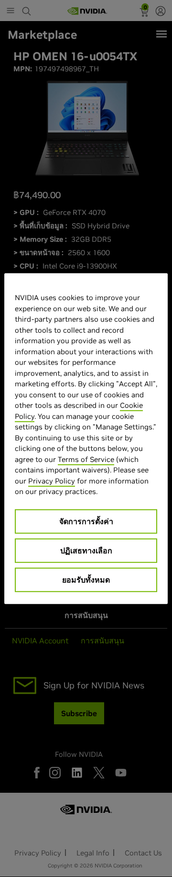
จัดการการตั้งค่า (86, 521)
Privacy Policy (51, 480)
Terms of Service (86, 458)
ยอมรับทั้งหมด (86, 579)
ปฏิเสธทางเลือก (86, 550)
